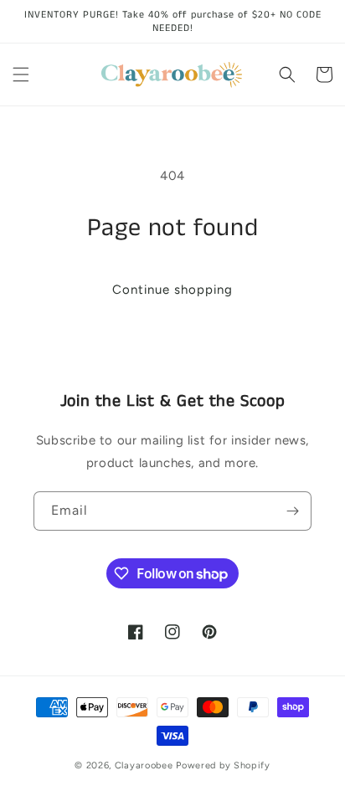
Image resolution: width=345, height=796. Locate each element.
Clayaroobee (145, 765)
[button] (21, 74)
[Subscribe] (292, 511)
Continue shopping (172, 289)
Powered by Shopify (223, 765)
